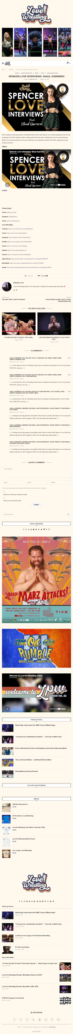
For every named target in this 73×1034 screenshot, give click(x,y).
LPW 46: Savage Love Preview (13, 998)
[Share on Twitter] (43, 276)
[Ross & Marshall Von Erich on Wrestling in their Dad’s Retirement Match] (7, 751)
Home (3, 69)
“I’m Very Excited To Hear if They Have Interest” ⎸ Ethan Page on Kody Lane (29, 963)
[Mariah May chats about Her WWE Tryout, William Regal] (7, 728)
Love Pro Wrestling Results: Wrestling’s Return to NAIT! (22, 975)
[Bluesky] (58, 1019)
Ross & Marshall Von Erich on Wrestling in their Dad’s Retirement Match (41, 748)
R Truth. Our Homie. (22, 947)
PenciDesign (52, 1027)
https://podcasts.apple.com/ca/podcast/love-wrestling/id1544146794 (30, 259)
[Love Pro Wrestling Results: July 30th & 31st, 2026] (54, 323)
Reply (69, 358)
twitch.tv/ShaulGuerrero (13, 221)
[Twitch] (52, 1019)
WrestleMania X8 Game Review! (26, 771)
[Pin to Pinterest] (45, 276)
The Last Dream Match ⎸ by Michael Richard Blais (33, 760)
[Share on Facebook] (41, 276)
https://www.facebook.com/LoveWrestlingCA (20, 229)
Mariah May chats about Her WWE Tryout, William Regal (35, 725)
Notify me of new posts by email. (12, 500)
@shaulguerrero (13, 216)
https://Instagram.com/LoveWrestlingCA (20, 237)
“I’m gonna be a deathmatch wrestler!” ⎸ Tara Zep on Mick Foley (38, 737)
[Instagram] (27, 1019)
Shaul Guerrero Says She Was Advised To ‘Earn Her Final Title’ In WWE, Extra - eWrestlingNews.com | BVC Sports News (37, 392)
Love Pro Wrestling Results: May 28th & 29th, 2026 (20, 986)
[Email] (39, 1019)
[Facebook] (14, 1019)
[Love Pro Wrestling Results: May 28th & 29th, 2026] (65, 989)
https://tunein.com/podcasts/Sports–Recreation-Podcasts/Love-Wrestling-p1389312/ (29, 267)
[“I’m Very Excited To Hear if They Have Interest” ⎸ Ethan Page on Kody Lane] (19, 323)
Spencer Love (33, 79)
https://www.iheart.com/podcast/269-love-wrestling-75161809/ (27, 263)
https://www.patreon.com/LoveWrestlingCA (19, 254)
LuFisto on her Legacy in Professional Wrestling (32, 935)
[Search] (70, 63)
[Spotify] (46, 1019)
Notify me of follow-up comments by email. (15, 494)
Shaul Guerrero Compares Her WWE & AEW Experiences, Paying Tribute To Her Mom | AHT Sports (39, 409)
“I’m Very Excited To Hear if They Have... (18, 337)
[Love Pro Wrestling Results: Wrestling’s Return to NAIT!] (65, 978)
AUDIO (11, 69)
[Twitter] (21, 1019)
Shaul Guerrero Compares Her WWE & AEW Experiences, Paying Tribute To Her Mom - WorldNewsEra (39, 425)
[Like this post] (39, 276)
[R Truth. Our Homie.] (7, 950)
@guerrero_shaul (11, 212)
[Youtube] (33, 1019)
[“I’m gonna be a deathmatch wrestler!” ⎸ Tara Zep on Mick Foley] (7, 739)
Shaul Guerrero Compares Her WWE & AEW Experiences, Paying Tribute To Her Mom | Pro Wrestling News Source (39, 442)
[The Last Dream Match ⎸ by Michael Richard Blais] (7, 762)
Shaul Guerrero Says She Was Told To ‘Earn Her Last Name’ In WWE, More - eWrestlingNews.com (36, 358)
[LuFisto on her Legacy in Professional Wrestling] (7, 938)
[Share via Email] (47, 276)
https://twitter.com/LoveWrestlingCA (17, 233)
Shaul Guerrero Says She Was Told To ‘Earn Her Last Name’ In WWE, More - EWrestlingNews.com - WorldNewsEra (36, 375)
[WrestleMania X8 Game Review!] (7, 774)
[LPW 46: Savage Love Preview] (65, 1001)
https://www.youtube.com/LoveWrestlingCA (20, 241)
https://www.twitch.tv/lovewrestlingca (17, 246)
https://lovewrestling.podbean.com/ (17, 250)
